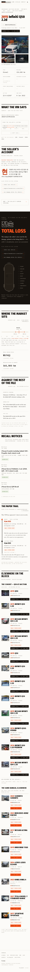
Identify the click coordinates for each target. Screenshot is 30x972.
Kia (8, 955)
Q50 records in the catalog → (11, 779)
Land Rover (17, 957)
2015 (8, 10)
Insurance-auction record (10, 9)
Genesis (4, 957)
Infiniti (24, 9)
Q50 (4, 10)
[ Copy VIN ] (15, 133)
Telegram (21, 967)
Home (13, 2)
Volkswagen (10, 957)
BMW (20, 955)
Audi (24, 955)
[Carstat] (6, 2)
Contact (23, 2)
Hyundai (4, 955)
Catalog (17, 2)
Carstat (4, 961)
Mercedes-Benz (14, 955)
